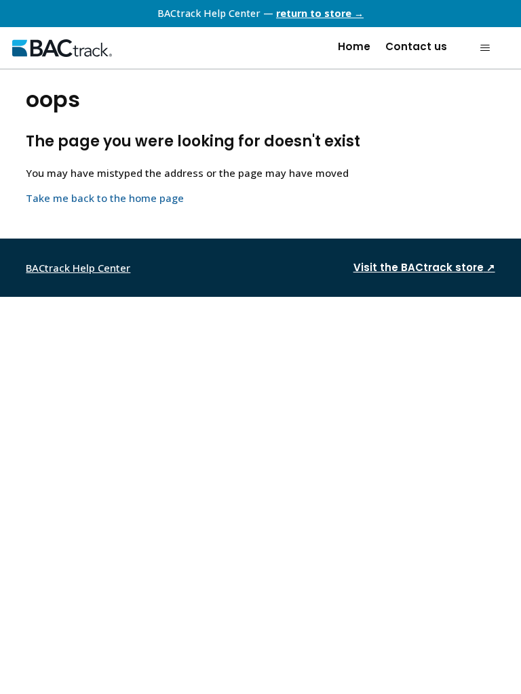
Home (354, 46)
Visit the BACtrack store (424, 267)
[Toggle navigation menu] (485, 48)
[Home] (62, 48)
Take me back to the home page (105, 198)
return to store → (320, 13)
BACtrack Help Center (78, 267)
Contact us (416, 46)
